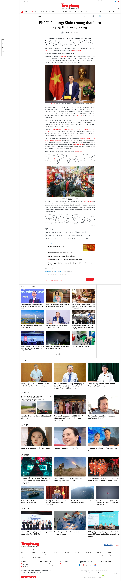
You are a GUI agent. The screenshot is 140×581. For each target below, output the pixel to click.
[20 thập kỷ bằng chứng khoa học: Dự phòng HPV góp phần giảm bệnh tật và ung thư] (103, 520)
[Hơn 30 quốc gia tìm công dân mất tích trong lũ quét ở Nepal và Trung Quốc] (103, 466)
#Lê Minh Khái (50, 235)
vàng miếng (78, 151)
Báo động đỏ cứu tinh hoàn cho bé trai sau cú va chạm (69, 533)
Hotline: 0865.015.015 (49, 1)
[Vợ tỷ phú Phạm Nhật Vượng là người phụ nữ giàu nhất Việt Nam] (58, 296)
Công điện (79, 115)
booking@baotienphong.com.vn (49, 565)
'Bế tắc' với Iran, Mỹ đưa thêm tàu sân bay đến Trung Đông (31, 501)
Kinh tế (31, 11)
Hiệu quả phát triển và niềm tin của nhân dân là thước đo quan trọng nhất (36, 384)
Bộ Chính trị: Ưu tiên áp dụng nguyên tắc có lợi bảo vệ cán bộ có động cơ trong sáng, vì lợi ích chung (69, 385)
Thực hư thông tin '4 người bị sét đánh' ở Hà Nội (36, 417)
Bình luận (3, 51)
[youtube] (118, 1)
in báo (93, 16)
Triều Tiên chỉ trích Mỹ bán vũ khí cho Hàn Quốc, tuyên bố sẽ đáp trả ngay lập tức (107, 502)
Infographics (79, 550)
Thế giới (54, 11)
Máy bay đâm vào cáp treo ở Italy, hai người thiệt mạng (81, 501)
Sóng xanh (37, 11)
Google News (100, 16)
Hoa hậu (108, 11)
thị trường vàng (76, 50)
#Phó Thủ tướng (77, 235)
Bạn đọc (88, 555)
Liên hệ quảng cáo (45, 561)
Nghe (3, 39)
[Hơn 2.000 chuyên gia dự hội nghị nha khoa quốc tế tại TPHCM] (36, 520)
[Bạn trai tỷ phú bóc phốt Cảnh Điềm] (36, 436)
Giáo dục (96, 11)
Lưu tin (3, 47)
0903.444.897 (64, 563)
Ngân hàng (63, 56)
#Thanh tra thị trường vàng (71, 239)
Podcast (56, 550)
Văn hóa (86, 11)
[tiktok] (87, 565)
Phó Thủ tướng (52, 103)
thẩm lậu (53, 159)
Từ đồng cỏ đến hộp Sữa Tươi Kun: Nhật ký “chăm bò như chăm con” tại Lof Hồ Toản (83, 327)
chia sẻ (86, 16)
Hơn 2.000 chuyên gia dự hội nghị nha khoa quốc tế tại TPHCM (36, 533)
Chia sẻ (3, 43)
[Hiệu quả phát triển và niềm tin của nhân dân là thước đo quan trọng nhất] (36, 372)
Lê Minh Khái (48, 50)
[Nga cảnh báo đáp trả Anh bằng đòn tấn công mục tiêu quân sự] (70, 466)
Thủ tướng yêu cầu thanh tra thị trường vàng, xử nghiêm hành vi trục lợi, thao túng (70, 264)
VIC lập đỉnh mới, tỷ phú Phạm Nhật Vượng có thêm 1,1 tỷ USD (57, 326)
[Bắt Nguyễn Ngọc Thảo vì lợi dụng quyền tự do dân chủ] (103, 404)
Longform (67, 550)
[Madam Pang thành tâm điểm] (70, 436)
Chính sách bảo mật (107, 561)
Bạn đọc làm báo (29, 577)
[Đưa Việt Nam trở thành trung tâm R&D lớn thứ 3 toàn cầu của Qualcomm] (57, 492)
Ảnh (44, 550)
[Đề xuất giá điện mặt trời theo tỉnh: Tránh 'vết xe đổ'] (32, 317)
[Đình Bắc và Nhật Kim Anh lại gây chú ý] (103, 436)
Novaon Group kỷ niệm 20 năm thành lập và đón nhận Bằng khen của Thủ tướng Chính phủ (32, 348)
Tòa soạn (92, 1)
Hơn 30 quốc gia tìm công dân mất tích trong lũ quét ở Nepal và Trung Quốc (103, 479)
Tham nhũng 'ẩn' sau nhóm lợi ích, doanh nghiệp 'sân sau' (101, 384)
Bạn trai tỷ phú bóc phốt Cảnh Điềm (35, 448)
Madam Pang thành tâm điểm (66, 448)
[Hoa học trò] (117, 545)
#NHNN (48, 232)
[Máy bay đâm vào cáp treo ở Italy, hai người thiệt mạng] (82, 492)
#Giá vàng (87, 235)
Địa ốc (42, 11)
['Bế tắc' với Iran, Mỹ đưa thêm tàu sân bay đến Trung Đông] (32, 492)
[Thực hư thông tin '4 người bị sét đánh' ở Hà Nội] (36, 404)
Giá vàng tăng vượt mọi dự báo (56, 246)
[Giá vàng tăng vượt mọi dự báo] (89, 247)
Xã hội (26, 11)
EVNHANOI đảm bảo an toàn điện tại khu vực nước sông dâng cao (57, 347)
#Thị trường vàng (70, 232)
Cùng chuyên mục (29, 287)
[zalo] (92, 565)
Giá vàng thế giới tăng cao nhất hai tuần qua (61, 256)
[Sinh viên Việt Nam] (108, 545)
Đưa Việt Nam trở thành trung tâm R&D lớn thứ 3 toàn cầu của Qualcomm (56, 502)
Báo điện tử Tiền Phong (70, 6)
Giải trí (91, 11)
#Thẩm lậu (49, 239)
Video (113, 11)
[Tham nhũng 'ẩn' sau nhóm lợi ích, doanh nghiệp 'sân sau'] (103, 372)
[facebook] (116, 1)
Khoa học (102, 11)
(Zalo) (50, 563)
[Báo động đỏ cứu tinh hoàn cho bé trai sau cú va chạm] (70, 520)
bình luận (96, 16)
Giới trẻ (59, 11)
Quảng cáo (99, 1)
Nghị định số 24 (78, 144)
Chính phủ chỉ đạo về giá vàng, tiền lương (60, 252)
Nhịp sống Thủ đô (25, 557)
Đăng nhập (48, 271)
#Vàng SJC (85, 239)
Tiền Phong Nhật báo (62, 1)
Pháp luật (65, 11)
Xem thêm (118, 12)
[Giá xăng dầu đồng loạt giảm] (83, 338)
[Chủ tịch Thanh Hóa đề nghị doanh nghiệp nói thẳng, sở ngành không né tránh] (32, 296)
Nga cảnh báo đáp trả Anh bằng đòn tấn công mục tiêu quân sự (68, 479)
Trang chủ (22, 12)
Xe (82, 11)
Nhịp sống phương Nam (37, 557)
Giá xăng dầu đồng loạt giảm (80, 346)
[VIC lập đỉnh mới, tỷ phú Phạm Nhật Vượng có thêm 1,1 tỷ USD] (58, 317)
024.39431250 (25, 566)
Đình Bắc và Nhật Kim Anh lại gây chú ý (103, 449)
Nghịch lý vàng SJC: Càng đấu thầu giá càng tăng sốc (66, 259)
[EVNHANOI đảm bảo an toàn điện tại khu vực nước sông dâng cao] (58, 338)
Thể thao (71, 11)
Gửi (90, 279)
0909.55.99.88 (45, 563)
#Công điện (57, 239)
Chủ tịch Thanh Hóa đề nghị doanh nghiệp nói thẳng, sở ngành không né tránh (32, 306)
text (89, 16)
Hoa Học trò (84, 1)
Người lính (77, 11)
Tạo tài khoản (57, 271)
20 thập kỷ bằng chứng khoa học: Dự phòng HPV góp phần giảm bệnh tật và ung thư (103, 534)
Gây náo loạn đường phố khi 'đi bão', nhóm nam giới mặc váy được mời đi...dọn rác (68, 418)
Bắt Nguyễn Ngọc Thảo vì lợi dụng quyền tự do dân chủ (101, 417)
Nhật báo (34, 550)
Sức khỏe (48, 11)
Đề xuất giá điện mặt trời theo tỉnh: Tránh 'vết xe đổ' (31, 326)
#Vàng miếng (81, 232)
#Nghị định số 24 (57, 232)
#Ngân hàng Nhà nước (63, 235)
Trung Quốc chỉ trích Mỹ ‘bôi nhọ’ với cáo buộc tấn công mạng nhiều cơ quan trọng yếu (36, 480)
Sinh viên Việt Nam (74, 1)
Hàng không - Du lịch (102, 555)
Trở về (3, 55)
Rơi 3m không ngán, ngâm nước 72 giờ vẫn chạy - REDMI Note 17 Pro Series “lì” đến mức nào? (83, 306)
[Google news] (96, 565)
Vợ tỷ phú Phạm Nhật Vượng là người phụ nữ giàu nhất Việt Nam (57, 305)
